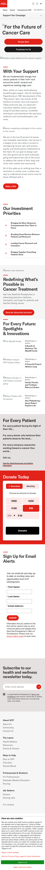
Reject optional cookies (22, 867)
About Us (7, 724)
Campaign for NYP (24, 10)
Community (8, 727)
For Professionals (11, 776)
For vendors (8, 804)
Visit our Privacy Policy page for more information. (21, 856)
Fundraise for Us (23, 49)
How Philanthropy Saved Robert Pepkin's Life (32, 403)
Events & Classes (11, 748)
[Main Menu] (41, 3)
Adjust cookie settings (10, 852)
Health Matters (10, 741)
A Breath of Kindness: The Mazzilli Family (31, 348)
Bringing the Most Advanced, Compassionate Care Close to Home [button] (24, 225)
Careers (6, 794)
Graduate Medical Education (16, 780)
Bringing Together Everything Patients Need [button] (23, 253)
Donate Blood (9, 766)
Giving (12, 10)
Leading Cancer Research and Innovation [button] (24, 244)
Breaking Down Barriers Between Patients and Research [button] (25, 235)
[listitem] (22, 348)
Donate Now (23, 42)
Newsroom (8, 745)
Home (5, 10)
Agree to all (22, 862)
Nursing (6, 783)
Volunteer (7, 762)
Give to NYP (8, 759)
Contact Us (8, 731)
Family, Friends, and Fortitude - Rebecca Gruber (32, 385)
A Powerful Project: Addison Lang (33, 365)
